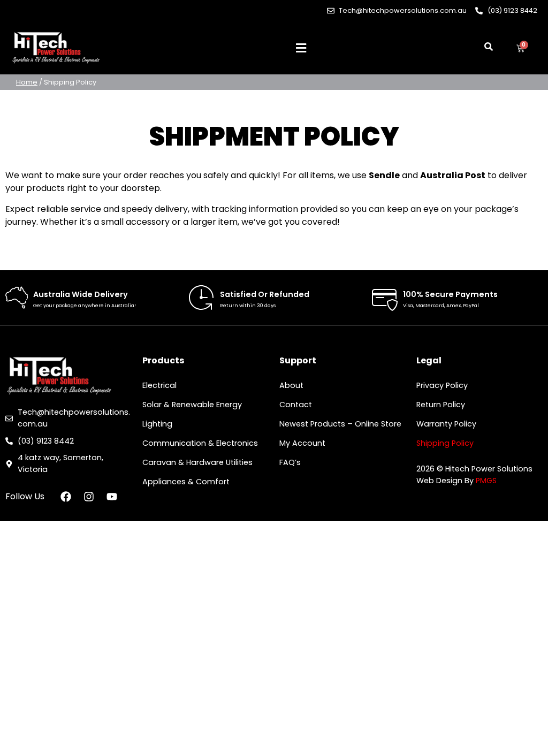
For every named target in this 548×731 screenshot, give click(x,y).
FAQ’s (290, 462)
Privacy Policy (442, 385)
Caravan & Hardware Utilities (197, 462)
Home (26, 82)
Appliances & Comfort (186, 481)
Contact (295, 404)
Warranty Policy (446, 423)
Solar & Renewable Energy (192, 404)
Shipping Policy (445, 443)
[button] (300, 48)
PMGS (486, 480)
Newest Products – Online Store (340, 423)
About (291, 385)
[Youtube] (112, 496)
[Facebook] (66, 496)
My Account (302, 443)
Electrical (159, 385)
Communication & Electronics (200, 443)
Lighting (157, 423)
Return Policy (440, 404)
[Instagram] (89, 496)
